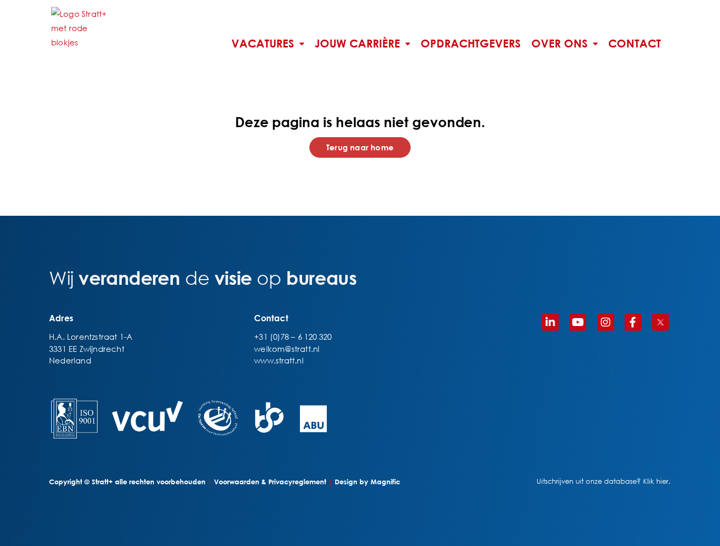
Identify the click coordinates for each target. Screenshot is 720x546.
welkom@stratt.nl (286, 348)
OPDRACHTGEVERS (471, 44)
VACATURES (262, 44)
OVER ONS (559, 44)
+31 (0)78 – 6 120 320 (293, 336)
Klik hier (655, 481)
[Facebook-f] (633, 322)
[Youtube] (577, 322)
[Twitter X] (660, 322)
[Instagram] (605, 322)
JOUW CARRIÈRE (357, 44)
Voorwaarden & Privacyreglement (270, 481)
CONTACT (634, 44)
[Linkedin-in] (550, 322)
